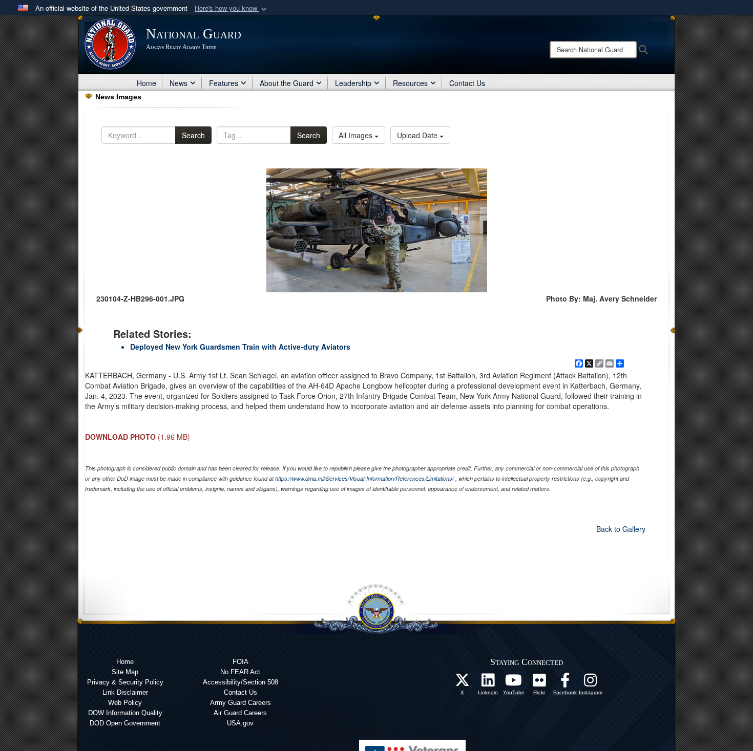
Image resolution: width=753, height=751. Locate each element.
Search (193, 135)
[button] (231, 8)
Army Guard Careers (240, 702)
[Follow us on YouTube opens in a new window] (514, 683)
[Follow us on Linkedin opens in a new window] (488, 683)
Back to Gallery (620, 529)
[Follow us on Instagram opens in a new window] (590, 683)
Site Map (125, 672)
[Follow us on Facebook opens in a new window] (565, 683)
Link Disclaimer (125, 692)
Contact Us (467, 83)
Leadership (353, 83)
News (178, 83)
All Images (356, 135)
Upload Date (418, 135)
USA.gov (240, 723)
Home (146, 83)
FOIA (240, 662)
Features (223, 83)
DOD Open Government (125, 723)
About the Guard (286, 83)
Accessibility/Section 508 (240, 682)
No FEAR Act (240, 672)
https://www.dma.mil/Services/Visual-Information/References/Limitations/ (364, 478)
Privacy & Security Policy (125, 682)
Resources (410, 83)
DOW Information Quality (125, 713)
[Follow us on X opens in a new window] (462, 683)
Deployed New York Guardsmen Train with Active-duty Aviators (240, 346)
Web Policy (125, 702)
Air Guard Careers (240, 713)
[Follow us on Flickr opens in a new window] (539, 683)
